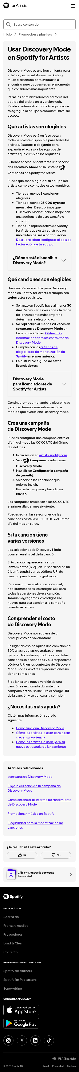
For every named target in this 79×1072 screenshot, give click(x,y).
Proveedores (13, 934)
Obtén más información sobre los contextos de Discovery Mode (42, 338)
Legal (46, 1066)
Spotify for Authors (17, 970)
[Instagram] (8, 1040)
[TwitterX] (22, 1040)
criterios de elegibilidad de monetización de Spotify (40, 352)
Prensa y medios (15, 925)
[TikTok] (49, 1040)
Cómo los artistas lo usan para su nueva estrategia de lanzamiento (41, 744)
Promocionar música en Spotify (31, 813)
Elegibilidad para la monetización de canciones (35, 825)
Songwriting (12, 988)
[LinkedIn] (35, 1040)
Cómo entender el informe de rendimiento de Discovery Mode (39, 802)
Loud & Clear (13, 943)
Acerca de (11, 916)
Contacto (10, 952)
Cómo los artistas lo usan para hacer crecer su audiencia (43, 735)
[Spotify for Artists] (15, 6)
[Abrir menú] (73, 5)
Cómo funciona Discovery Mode (40, 728)
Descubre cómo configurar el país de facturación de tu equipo (43, 242)
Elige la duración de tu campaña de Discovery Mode (34, 788)
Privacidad (58, 1066)
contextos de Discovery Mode (30, 776)
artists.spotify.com (53, 455)
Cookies (71, 1066)
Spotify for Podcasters (19, 979)
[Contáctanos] (69, 874)
